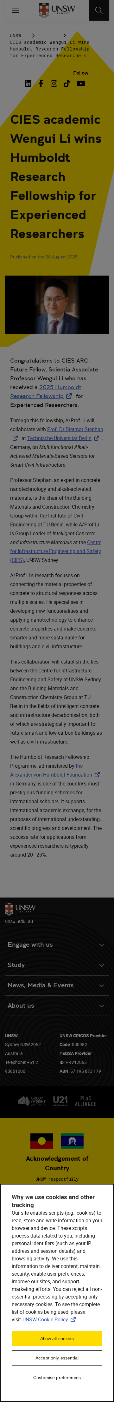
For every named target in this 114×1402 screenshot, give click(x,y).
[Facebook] (41, 83)
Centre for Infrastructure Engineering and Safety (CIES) (55, 551)
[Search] (99, 10)
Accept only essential (57, 1357)
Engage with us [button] (30, 944)
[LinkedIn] (29, 83)
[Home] (57, 10)
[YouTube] (80, 83)
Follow (80, 73)
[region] (57, 1293)
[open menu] (15, 10)
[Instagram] (54, 83)
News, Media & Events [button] (41, 985)
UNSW (15, 35)
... (48, 35)
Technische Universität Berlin (64, 438)
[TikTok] (67, 83)
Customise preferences (57, 1377)
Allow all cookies (56, 1338)
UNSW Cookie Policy (50, 1319)
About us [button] (21, 1005)
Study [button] (16, 965)
